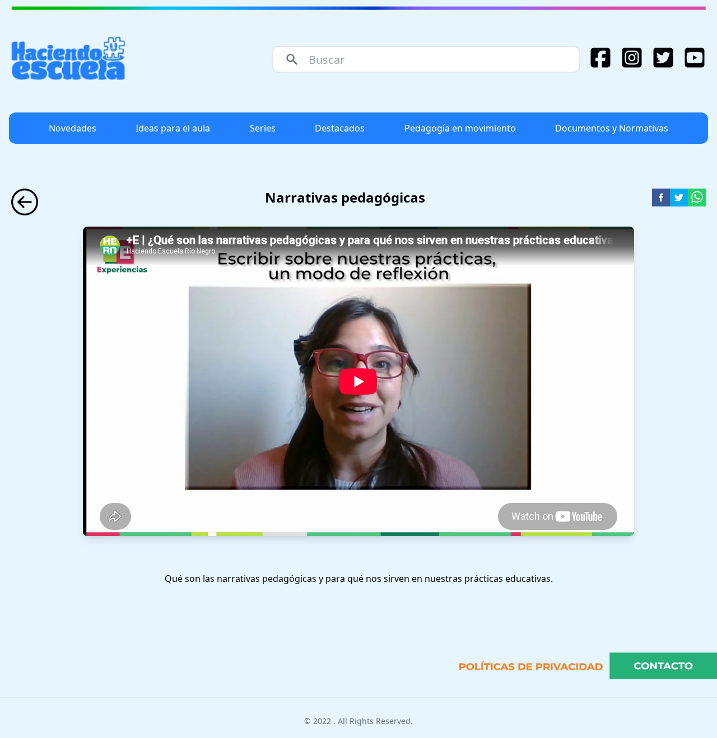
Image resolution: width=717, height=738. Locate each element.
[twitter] (679, 197)
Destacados (340, 128)
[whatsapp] (697, 197)
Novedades (72, 128)
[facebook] (661, 197)
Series (263, 128)
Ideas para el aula (173, 128)
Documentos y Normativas (611, 128)
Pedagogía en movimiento (460, 128)
